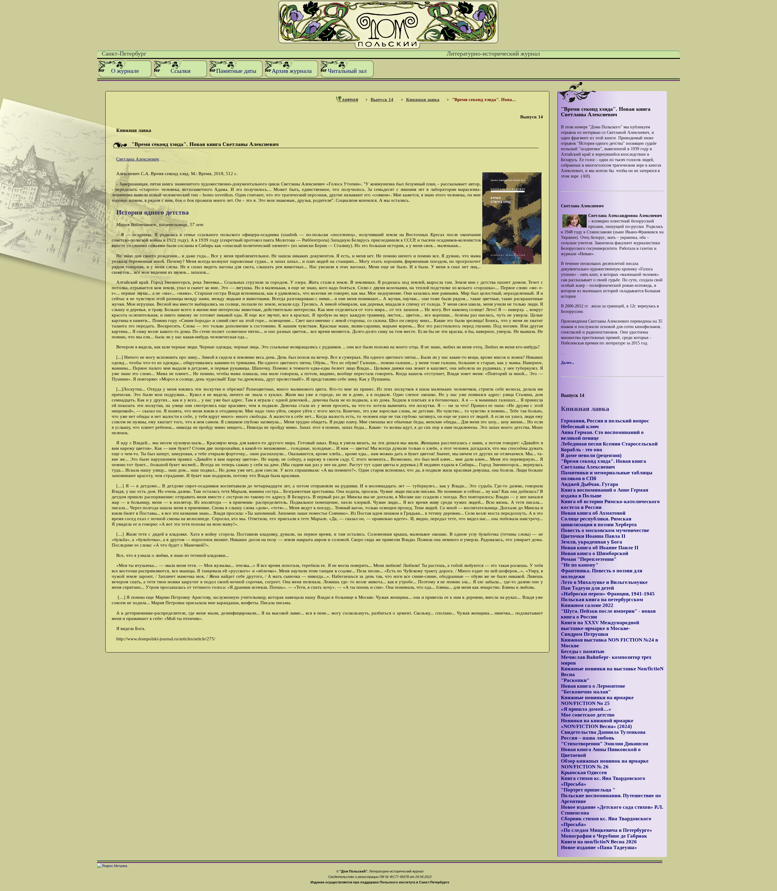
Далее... (567, 362)
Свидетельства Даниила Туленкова (603, 732)
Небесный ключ (580, 426)
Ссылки (181, 71)
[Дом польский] (388, 47)
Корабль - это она (581, 449)
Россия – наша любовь (587, 738)
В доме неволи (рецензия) (591, 455)
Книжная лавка (422, 99)
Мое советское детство (588, 715)
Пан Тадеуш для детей (587, 588)
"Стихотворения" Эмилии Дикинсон (604, 744)
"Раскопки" (575, 680)
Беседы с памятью (582, 651)
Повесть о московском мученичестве (605, 530)
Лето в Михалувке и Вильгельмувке (604, 582)
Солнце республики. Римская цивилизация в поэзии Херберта (599, 521)
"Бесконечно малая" (586, 692)
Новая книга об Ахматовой (593, 513)
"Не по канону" (579, 565)
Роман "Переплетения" (588, 559)
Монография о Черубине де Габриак (604, 836)
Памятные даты (236, 71)
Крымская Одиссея (584, 772)
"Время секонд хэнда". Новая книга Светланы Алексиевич (603, 464)
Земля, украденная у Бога (591, 542)
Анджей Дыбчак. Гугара (589, 484)
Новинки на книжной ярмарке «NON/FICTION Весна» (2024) (597, 723)
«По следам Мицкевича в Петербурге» (606, 830)
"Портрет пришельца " (588, 790)
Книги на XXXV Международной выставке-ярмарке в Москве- (600, 625)
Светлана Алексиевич (137, 158)
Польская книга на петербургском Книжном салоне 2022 (602, 602)
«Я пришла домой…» (586, 709)
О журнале (125, 71)
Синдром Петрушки (584, 634)
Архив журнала (292, 71)
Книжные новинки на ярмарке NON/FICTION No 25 (597, 700)
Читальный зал (347, 71)
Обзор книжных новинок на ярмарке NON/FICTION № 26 (605, 764)
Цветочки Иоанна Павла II (593, 536)
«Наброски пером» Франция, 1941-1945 (608, 594)
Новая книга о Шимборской (594, 553)
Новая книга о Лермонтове (593, 686)
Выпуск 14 (382, 99)
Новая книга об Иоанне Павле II (600, 548)
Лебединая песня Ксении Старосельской (609, 444)
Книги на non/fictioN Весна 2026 (599, 842)
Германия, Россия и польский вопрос (605, 421)
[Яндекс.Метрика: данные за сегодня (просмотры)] (112, 866)
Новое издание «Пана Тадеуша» (599, 847)
